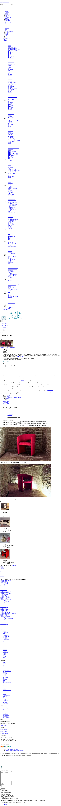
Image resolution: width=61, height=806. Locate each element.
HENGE (9, 162)
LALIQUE (10, 190)
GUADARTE (10, 157)
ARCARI (9, 53)
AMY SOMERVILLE (12, 47)
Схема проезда (3, 725)
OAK (9, 234)
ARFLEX (9, 54)
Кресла (6, 13)
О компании (5, 632)
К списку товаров (8, 347)
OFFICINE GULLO (12, 236)
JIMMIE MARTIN (11, 173)
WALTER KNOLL (11, 303)
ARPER (9, 57)
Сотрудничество (6, 639)
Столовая (5, 649)
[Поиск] (12, 4)
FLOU (9, 135)
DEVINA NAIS (11, 110)
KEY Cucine (10, 183)
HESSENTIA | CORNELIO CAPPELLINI (16, 163)
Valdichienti (10, 415)
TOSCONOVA (11, 287)
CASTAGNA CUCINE (12, 88)
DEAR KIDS (10, 105)
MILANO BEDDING (12, 216)
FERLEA (9, 132)
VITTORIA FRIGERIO (12, 299)
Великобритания (6, 695)
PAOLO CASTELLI (12, 243)
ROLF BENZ (10, 260)
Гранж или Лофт (6, 717)
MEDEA (9, 211)
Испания (4, 698)
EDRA (9, 119)
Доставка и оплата (6, 636)
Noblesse (2, 347)
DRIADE (9, 115)
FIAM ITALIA (10, 133)
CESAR (9, 91)
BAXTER (10, 67)
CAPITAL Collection (12, 82)
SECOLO (9, 272)
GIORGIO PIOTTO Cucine (13, 154)
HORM (9, 165)
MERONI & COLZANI (12, 214)
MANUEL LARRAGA (12, 204)
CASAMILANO (11, 86)
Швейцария (5, 703)
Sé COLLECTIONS (11, 271)
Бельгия (4, 694)
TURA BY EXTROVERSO (13, 289)
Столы (6, 10)
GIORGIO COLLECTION (13, 153)
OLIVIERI (10, 237)
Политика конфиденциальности (11, 749)
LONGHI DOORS (11, 199)
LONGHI (9, 197)
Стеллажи (5, 684)
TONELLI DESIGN (12, 285)
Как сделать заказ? (14, 409)
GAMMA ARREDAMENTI (13, 148)
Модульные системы (9, 23)
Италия (7, 398)
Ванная (4, 656)
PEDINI (9, 244)
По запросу (7, 395)
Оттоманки (7, 14)
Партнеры (5, 640)
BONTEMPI (10, 76)
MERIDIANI (10, 213)
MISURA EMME (11, 221)
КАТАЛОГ (5, 7)
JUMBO (9, 177)
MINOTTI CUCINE (12, 220)
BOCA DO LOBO (11, 71)
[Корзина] (2, 5)
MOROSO (10, 228)
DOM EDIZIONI (11, 114)
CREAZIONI (10, 98)
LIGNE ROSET (11, 194)
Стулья (6, 11)
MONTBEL (10, 225)
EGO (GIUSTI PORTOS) (13, 120)
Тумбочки (5, 679)
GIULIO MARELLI (11, 155)
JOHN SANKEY (11, 176)
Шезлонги (7, 32)
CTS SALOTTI (11, 99)
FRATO (9, 142)
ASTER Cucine (11, 62)
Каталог (4, 631)
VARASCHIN (10, 295)
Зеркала (6, 25)
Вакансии (5, 642)
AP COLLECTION (11, 51)
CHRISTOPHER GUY (12, 93)
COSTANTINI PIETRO (12, 97)
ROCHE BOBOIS (11, 259)
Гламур (4, 712)
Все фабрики (7, 41)
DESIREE (10, 109)
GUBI (9, 158)
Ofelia (13, 347)
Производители (6, 635)
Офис (4, 657)
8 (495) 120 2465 (3, 323)
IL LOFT (9, 168)
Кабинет (4, 654)
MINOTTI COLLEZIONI (13, 219)
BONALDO (10, 75)
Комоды (7, 18)
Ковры (6, 34)
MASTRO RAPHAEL (12, 209)
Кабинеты (7, 19)
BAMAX (9, 66)
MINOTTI (10, 218)
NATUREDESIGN (11, 230)
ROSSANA (10, 261)
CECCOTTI (10, 90)
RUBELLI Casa (11, 262)
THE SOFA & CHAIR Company (14, 283)
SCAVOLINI (10, 270)
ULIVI (9, 292)
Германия (5, 696)
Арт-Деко (5, 711)
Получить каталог (17, 397)
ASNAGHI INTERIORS (12, 60)
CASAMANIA (11, 85)
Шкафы (6, 16)
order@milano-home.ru (4, 2)
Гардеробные (8, 17)
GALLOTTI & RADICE (12, 147)
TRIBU (9, 288)
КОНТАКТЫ (5, 309)
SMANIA (9, 276)
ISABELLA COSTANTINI (13, 171)
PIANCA (9, 245)
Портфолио (5, 638)
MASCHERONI (11, 208)
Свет (6, 35)
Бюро (6, 30)
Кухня (4, 647)
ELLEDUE (10, 122)
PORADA (10, 247)
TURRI (9, 290)
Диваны (7, 12)
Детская (4, 653)
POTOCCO (10, 250)
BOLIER (9, 73)
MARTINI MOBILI (11, 207)
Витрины (7, 26)
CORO (9, 96)
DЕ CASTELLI (11, 117)
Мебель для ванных (9, 31)
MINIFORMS (10, 217)
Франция (5, 702)
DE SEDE (10, 104)
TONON (9, 286)
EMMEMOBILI (11, 124)
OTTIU (9, 240)
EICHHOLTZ (10, 121)
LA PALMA (10, 186)
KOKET (9, 184)
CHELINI (9, 92)
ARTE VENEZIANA (12, 58)
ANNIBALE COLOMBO (13, 50)
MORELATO (10, 227)
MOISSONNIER (11, 223)
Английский (5, 708)
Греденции (7, 24)
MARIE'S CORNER (12, 205)
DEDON (9, 106)
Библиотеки (7, 20)
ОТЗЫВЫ (5, 39)
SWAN (9, 278)
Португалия (5, 700)
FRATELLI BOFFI (11, 141)
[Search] (1, 321)
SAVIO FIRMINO (11, 267)
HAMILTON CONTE (12, 161)
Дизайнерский (6, 716)
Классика (5, 707)
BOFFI (9, 72)
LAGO (9, 189)
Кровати (7, 15)
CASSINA (10, 87)
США (4, 701)
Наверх (1, 0)
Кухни (6, 8)
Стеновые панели (8, 21)
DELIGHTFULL (11, 107)
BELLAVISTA (10, 69)
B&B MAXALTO (11, 64)
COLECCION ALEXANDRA (14, 94)
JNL (8, 175)
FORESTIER (10, 137)
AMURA (9, 46)
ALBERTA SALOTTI (12, 43)
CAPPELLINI (10, 83)
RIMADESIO (10, 257)
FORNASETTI (11, 138)
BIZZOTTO (10, 70)
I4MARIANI (10, 167)
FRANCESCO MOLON (12, 139)
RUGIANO (10, 263)
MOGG (9, 222)
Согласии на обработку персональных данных (49, 787)
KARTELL (10, 180)
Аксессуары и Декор (7, 690)
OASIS (9, 235)
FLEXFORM (10, 134)
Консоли (7, 28)
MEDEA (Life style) (11, 212)
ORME (9, 239)
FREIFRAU (10, 143)
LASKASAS (10, 191)
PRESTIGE (10, 251)
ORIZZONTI (10, 238)
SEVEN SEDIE (11, 273)
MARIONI (10, 206)
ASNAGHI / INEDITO (12, 59)
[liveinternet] (3, 743)
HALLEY (10, 160)
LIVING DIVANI (11, 196)
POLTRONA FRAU (12, 246)
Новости (4, 634)
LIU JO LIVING (11, 195)
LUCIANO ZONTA (12, 200)
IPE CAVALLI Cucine (12, 169)
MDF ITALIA (10, 210)
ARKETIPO (10, 55)
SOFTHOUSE (10, 277)
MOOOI (9, 226)
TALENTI (10, 281)
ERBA (9, 125)
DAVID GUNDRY (11, 102)
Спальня (4, 651)
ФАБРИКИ (5, 40)
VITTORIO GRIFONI (12, 300)
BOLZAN (10, 74)
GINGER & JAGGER (12, 151)
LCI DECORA (10, 192)
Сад (3, 658)
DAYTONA (10, 103)
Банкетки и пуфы (6, 668)
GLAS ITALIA (11, 156)
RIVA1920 (10, 258)
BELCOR (9, 68)
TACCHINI (10, 280)
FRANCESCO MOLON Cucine (14, 140)
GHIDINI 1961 (11, 150)
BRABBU (10, 79)
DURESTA (10, 116)
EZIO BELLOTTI (11, 127)
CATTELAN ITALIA (12, 89)
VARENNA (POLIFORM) (13, 296)
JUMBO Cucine (11, 178)
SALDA (9, 265)
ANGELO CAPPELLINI (12, 48)
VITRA (9, 298)
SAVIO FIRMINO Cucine (13, 268)
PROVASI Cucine (11, 253)
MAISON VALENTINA (12, 202)
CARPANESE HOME (12, 84)
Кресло (8, 396)
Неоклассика (5, 709)
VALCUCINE (10, 294)
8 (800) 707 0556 (3, 731)
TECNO (9, 282)
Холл (4, 655)
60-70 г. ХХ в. (5, 714)
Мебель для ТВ (8, 22)
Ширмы (6, 33)
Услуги (4, 633)
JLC (8, 174)
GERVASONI (10, 149)
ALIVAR (9, 45)
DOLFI (9, 113)
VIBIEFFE (10, 297)
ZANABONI (10, 307)
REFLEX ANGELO (12, 256)
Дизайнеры (5, 641)
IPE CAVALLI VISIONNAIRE (14, 170)
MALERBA (10, 203)
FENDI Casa (10, 131)
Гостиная (11, 414)
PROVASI (10, 252)
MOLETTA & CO (11, 224)
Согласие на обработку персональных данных (14, 750)
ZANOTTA (10, 308)
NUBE (9, 231)
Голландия (5, 697)
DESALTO (10, 108)
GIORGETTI (10, 152)
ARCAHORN (10, 52)
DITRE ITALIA (11, 111)
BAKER (9, 65)
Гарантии (5, 637)
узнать (21, 370)
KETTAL (9, 182)
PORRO (9, 248)
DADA (9, 101)
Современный (8, 412)
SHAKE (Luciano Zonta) (12, 274)
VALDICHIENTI (10, 397)
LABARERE (10, 187)
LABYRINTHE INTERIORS (13, 188)
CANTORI (10, 81)
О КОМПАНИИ (6, 38)
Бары (6, 29)
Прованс (4, 710)
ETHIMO (9, 126)
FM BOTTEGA (11, 136)
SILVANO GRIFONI (12, 275)
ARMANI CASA (11, 56)
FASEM (9, 130)
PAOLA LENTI (11, 242)
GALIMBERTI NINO (12, 145)
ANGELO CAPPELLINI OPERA (14, 49)
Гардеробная (5, 652)
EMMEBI (9, 123)
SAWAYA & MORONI (12, 269)
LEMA (9, 193)
